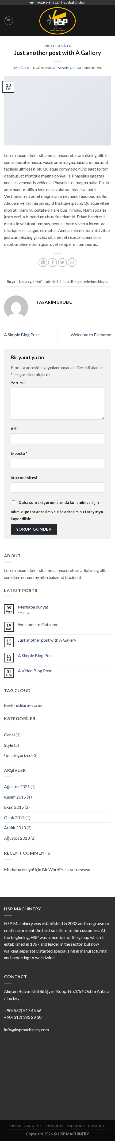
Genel (9, 734)
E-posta (19, 453)
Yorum (18, 383)
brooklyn (9, 705)
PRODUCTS (54, 1126)
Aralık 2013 (15, 827)
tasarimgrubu (68, 67)
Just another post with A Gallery (47, 639)
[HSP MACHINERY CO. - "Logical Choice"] (57, 20)
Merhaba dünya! (33, 606)
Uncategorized (57, 46)
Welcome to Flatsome (91, 334)
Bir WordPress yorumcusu (66, 869)
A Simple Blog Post (21, 334)
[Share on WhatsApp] (43, 262)
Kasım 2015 (15, 796)
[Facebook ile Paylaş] (52, 262)
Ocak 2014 (14, 817)
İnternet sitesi (24, 477)
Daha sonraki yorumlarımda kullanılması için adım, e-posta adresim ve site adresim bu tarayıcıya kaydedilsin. (57, 510)
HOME (15, 1126)
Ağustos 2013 (17, 837)
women (39, 705)
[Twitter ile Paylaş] (62, 262)
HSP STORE (76, 1126)
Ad (14, 429)
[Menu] (9, 21)
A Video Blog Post (35, 670)
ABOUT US (32, 1126)
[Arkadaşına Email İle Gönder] (72, 262)
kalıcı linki (70, 281)
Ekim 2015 (14, 807)
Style (8, 745)
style (30, 705)
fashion (21, 705)
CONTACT (96, 1126)
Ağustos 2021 (17, 786)
